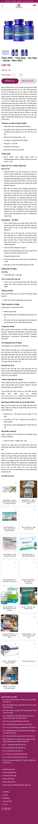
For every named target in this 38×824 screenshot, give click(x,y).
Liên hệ (31, 1)
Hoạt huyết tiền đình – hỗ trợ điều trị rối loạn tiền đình (9, 635)
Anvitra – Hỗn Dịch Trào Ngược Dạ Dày (28, 607)
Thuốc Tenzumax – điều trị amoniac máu (29, 528)
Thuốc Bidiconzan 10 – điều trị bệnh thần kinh (28, 555)
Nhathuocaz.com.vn (7, 469)
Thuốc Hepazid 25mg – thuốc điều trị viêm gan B (9, 580)
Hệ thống (19, 1)
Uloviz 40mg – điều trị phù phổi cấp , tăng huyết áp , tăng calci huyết (9, 501)
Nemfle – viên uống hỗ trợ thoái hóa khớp (9, 687)
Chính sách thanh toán (9, 772)
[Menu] (2, 6)
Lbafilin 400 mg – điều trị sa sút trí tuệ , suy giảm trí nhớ (28, 501)
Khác (9, 70)
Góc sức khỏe (7, 801)
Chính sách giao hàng (9, 775)
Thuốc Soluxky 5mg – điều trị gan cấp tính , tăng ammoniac (9, 529)
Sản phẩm (13, 1)
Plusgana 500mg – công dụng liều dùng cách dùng (29, 635)
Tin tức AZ (25, 1)
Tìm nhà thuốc (29, 81)
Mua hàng (6, 798)
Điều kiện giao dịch (9, 769)
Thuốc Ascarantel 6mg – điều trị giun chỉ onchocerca (28, 581)
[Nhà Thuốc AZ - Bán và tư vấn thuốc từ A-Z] (19, 5)
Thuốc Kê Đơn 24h (8, 785)
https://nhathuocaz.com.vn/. (9, 396)
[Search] (36, 5)
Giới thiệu (7, 1)
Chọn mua (10, 81)
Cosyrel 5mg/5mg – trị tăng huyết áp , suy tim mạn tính (9, 608)
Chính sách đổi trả (8, 779)
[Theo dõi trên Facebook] (3, 808)
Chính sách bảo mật (9, 782)
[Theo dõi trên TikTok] (9, 808)
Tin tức (5, 804)
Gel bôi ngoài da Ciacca (28, 661)
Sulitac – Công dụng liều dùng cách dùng (9, 662)
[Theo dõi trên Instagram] (6, 808)
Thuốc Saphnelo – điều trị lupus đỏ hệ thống (9, 555)
